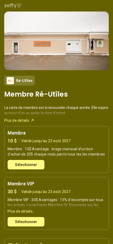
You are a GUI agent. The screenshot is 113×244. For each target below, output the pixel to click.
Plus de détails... (21, 211)
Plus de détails (16, 120)
